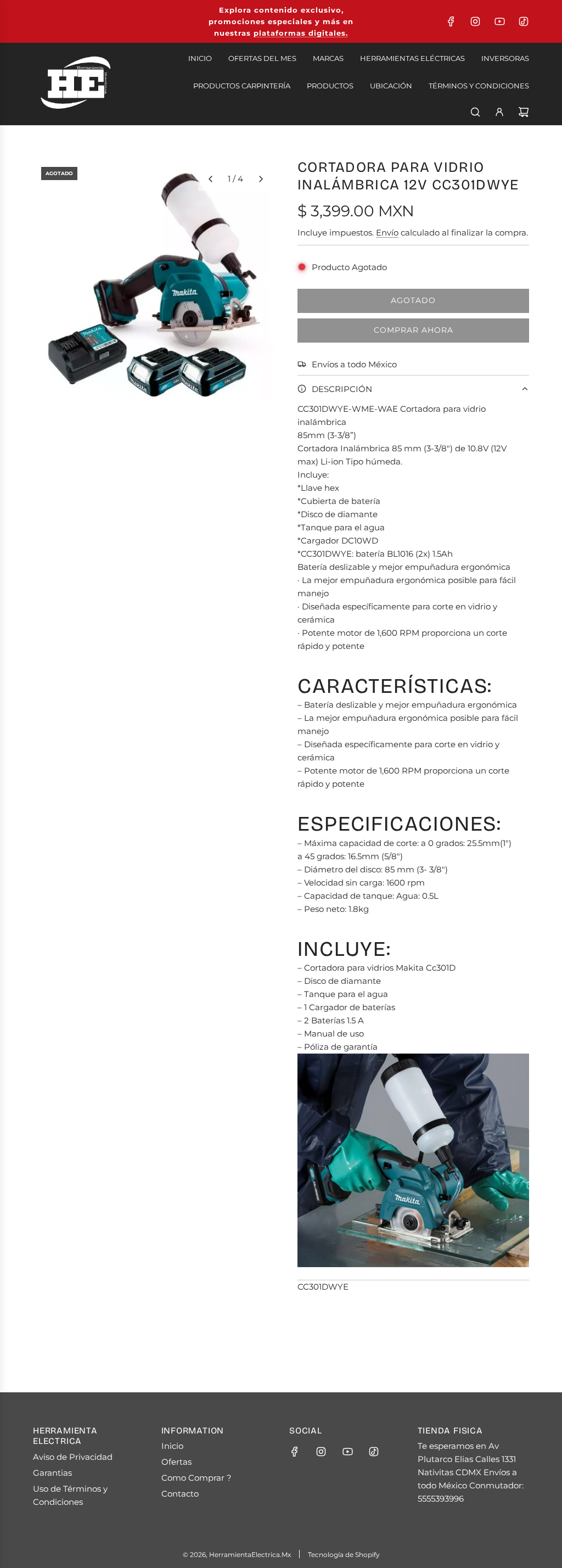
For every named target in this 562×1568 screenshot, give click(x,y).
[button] (210, 179)
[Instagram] (475, 21)
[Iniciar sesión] (499, 112)
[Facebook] (451, 21)
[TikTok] (524, 21)
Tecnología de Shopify (344, 1554)
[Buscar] (475, 112)
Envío (387, 232)
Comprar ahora (413, 330)
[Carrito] (524, 112)
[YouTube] (499, 21)
